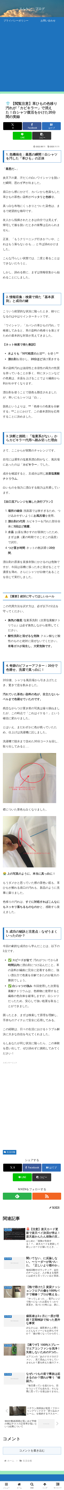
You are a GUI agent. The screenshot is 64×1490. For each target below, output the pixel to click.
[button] (41, 136)
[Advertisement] (32, 60)
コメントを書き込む (32, 1450)
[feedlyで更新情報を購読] (17, 1196)
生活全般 (11, 1152)
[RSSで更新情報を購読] (46, 1196)
